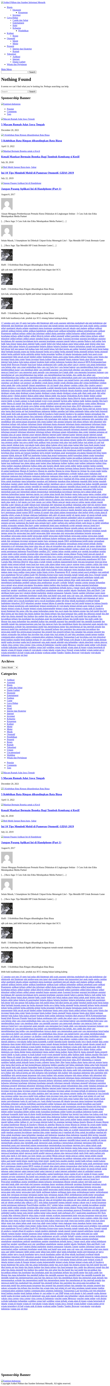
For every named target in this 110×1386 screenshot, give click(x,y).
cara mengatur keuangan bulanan (89, 372)
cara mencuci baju (89, 369)
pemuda (78, 525)
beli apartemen (98, 346)
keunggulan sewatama (76, 453)
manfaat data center (41, 478)
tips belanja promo (77, 611)
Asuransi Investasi (71, 338)
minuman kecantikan (63, 504)
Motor (15, 43)
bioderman (47, 357)
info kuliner (63, 419)
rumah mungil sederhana (82, 577)
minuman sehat (80, 504)
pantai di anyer (76, 520)
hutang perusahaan (93, 414)
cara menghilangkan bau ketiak (29, 375)
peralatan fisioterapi (83, 530)
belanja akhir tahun (9, 346)
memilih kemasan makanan (54, 486)
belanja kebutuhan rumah (80, 346)
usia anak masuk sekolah (52, 642)
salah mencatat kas (84, 580)
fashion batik (78, 401)
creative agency (96, 385)
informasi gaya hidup (85, 427)
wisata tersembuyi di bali (12, 652)
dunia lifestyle (74, 398)
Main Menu (6, 69)
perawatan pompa (79, 536)
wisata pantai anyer (95, 650)
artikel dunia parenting (55, 333)
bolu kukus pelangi (27, 362)
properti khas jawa (48, 556)
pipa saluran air (69, 546)
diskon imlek (50, 395)
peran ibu (12, 533)
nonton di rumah (41, 512)
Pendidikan (23, 30)
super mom (100, 593)
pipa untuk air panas (86, 546)
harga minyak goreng (92, 408)
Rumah (16, 51)
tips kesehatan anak (40, 619)
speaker (14, 590)
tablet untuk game (32, 598)
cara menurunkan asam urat (69, 377)
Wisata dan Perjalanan (17, 64)
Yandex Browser (71, 652)
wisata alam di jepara (77, 647)
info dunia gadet (70, 416)
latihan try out (26, 468)
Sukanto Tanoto (71, 593)
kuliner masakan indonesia (19, 465)
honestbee (32, 414)
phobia (99, 543)
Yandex (60, 652)
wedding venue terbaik (56, 647)
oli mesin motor (79, 515)
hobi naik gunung (20, 414)
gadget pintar (65, 403)
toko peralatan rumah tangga (84, 634)
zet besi (24, 655)
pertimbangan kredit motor (82, 541)
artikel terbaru (16, 338)
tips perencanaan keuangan (29, 632)
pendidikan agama (19, 528)
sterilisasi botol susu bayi (12, 593)
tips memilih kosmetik (91, 621)
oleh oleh (53, 515)
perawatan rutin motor (11, 538)
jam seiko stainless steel (38, 440)
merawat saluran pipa (54, 499)
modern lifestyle (23, 510)
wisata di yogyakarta (32, 650)
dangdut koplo (60, 388)
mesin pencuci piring (74, 502)
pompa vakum (78, 549)
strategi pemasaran (55, 593)
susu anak (61, 595)
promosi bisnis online (29, 556)
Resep (15, 36)
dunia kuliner (61, 398)
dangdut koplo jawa (77, 388)
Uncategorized (13, 752)
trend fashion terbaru (30, 639)
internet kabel (55, 434)
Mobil (15, 41)
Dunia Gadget (19, 62)
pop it (88, 549)
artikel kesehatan (88, 333)
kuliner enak (73, 463)
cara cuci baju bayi (50, 367)
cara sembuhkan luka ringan (50, 380)
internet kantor (68, 434)
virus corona (25, 645)
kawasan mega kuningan (82, 447)
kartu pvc (36, 447)
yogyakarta (85, 652)
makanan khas (56, 476)
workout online (50, 652)
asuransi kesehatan (47, 341)
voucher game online (86, 645)
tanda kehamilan (69, 598)
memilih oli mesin (98, 486)
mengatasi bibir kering (93, 489)
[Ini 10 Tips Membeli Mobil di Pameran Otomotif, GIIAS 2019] (18, 167)
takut (59, 598)
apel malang (81, 328)
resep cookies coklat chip (91, 564)
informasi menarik (62, 429)
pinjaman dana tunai (24, 546)
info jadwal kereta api (21, 419)
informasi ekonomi (20, 427)
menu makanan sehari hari (27, 497)
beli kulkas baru (32, 349)
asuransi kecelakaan (89, 338)
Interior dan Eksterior (22, 49)
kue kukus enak (96, 460)
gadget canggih (40, 403)
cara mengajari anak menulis (32, 372)
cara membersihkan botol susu (89, 367)
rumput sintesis (49, 580)
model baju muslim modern (62, 507)
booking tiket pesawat (75, 362)
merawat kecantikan (99, 497)
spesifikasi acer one (27, 590)
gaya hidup (34, 406)
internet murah (82, 434)
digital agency (7, 395)
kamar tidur (78, 445)
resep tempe (30, 572)
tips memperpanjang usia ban (28, 624)
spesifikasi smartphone (46, 590)
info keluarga (38, 419)
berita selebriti (13, 354)
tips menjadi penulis (92, 626)
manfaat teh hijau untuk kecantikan (80, 478)
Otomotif (11, 38)
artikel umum (29, 338)
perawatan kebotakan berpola (78, 533)
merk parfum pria (97, 499)
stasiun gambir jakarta (67, 590)
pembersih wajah (67, 525)
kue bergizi (74, 460)
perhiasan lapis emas (67, 538)
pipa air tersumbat (54, 546)
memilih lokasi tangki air (78, 486)
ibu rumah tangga (22, 416)
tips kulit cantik (92, 619)
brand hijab (6, 364)
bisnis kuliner (46, 359)
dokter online (96, 395)
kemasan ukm (60, 450)
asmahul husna (42, 338)
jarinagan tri (92, 440)
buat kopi (32, 364)
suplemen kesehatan (28, 595)
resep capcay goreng (70, 564)
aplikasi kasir (53, 331)
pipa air (42, 546)
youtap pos (15, 655)
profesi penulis (19, 554)
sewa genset (6, 585)
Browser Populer (19, 364)
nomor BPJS (28, 512)
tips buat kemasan (65, 613)
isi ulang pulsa (20, 440)
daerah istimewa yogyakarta (13, 388)
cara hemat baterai (67, 367)
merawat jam (84, 497)
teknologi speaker (33, 603)
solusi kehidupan (98, 587)
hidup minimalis (76, 411)
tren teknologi (99, 637)
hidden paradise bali (60, 411)
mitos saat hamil (8, 507)
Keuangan (23, 12)
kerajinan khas (7, 453)
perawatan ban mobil (26, 533)
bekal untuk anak (81, 344)
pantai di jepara (91, 520)
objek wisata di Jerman (19, 515)
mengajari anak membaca (50, 489)
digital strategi (20, 395)
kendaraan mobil (74, 450)
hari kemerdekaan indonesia (37, 411)
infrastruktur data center (77, 432)
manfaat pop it (57, 478)
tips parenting (66, 629)
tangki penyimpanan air (87, 598)
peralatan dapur (48, 530)
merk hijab (84, 499)
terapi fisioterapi (8, 611)
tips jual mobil (77, 616)
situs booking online (65, 585)
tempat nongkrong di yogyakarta (54, 606)
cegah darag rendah (51, 382)
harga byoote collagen (39, 408)
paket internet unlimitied (66, 517)
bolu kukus (13, 362)
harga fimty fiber (57, 408)
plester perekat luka (16, 549)
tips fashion (29, 616)
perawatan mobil (40, 536)
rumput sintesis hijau (66, 580)
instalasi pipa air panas (11, 434)
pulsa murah (51, 559)
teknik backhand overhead (82, 600)
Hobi (15, 25)
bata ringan (11, 344)
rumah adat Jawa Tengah (89, 574)
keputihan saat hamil (92, 450)
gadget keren (53, 403)
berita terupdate (48, 354)
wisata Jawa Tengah (64, 650)
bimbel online (36, 357)
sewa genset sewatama (23, 585)
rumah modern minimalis (46, 577)
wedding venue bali (37, 647)
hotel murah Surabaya (64, 414)
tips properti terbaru (62, 632)
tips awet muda (62, 611)
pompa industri (65, 549)
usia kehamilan (71, 642)
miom (104, 504)
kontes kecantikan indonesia (79, 458)
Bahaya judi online (92, 341)
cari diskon (14, 382)
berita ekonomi (36, 351)
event (44, 401)
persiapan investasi (19, 541)
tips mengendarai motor (54, 626)
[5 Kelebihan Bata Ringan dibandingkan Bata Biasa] (25, 135)
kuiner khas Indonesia (50, 463)
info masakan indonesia (79, 419)
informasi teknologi (26, 432)
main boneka (40, 473)
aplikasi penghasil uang (87, 331)
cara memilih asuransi (48, 369)
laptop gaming (83, 465)
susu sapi (5, 598)
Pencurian (5, 528)
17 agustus (6, 323)
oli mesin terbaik (94, 515)
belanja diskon (46, 346)
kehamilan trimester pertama (13, 450)
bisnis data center (17, 359)
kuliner (64, 463)
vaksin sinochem (85, 642)
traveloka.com (86, 637)
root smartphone (8, 574)
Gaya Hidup (12, 17)
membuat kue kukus (82, 484)
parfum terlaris (74, 523)
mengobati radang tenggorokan (34, 491)
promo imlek (13, 556)
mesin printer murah (94, 502)
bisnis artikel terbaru (78, 357)
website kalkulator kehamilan (14, 647)
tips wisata (45, 634)
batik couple (40, 344)
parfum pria (62, 523)
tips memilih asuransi (54, 621)
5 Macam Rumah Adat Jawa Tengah (23, 124)
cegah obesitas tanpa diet (71, 382)
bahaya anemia (77, 341)
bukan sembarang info (47, 364)
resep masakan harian (82, 569)
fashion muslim (92, 401)
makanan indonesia (40, 476)
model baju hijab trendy (38, 507)
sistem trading (49, 585)
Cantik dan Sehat (20, 20)
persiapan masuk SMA (59, 541)
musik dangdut (75, 510)
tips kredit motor (77, 619)
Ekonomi (17, 10)
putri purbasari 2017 (67, 559)
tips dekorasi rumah (92, 613)
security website (60, 582)
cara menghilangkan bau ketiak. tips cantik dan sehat (67, 375)
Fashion (10, 698)
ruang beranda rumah (68, 574)
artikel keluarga (73, 333)
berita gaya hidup (52, 351)
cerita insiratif (22, 385)
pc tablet (96, 523)
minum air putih (21, 504)
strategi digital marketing (35, 593)
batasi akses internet (26, 344)
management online (88, 476)
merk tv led (16, 502)
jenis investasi (52, 442)
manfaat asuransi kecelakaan (19, 478)
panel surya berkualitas (36, 520)
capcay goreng (79, 364)
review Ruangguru (56, 572)
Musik (10, 731)
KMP (25, 455)
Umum (10, 750)
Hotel (9, 708)
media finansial (30, 484)
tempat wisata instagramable (42, 608)
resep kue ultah (39, 569)
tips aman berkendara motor (41, 611)
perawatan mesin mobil (21, 536)
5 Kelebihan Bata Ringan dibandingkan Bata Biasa (31, 140)
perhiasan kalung (49, 538)
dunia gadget (49, 398)
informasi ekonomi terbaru (41, 427)
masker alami (17, 484)
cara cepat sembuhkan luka (29, 367)
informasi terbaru (43, 432)
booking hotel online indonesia (51, 362)
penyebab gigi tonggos (30, 530)
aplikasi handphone (37, 331)
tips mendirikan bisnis (68, 624)
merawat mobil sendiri (35, 499)
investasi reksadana (47, 437)
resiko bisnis (42, 572)
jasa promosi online (10, 442)
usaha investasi (13, 642)
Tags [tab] (9, 114)
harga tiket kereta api (15, 411)
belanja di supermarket (29, 346)
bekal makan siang (64, 344)
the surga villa (22, 611)
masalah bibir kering (89, 481)
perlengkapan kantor (86, 538)
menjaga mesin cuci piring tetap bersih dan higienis (49, 494)
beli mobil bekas (47, 349)
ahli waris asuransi (58, 323)
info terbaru (22, 424)
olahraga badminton (39, 515)
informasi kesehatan (18, 429)
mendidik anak (31, 489)
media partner (44, 484)
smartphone (6, 587)
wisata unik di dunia (33, 652)
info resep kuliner (45, 421)
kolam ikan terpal (49, 455)
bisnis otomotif (58, 359)
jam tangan (54, 440)
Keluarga (17, 28)
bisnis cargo (92, 357)
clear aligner (64, 385)
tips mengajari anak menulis (91, 624)
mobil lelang (21, 507)
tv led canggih (87, 639)
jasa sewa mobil (26, 442)
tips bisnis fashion (32, 613)
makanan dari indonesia (21, 476)
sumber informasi (87, 593)
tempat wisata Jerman (65, 608)
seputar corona (81, 582)
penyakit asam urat (93, 528)
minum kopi (34, 504)
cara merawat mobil (10, 380)
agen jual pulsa (29, 323)
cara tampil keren (71, 380)
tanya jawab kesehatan (24, 600)
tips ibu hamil (64, 616)
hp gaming (79, 414)
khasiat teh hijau (93, 453)
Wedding (11, 755)
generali (58, 406)
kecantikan (98, 447)
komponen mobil (65, 455)
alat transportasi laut (74, 325)
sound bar (5, 590)
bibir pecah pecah (21, 357)
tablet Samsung (17, 598)
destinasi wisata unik (72, 393)
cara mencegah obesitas (69, 369)
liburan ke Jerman (79, 471)
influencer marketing (53, 416)
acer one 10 (16, 323)
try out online (46, 639)
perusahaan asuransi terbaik (21, 543)
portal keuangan (99, 549)
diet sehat (101, 393)
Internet (16, 59)
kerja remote (45, 453)
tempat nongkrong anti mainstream (23, 606)
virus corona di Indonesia (42, 645)
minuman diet (47, 504)
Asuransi (11, 682)
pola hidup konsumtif (48, 549)
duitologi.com (7, 398)
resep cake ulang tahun (50, 564)
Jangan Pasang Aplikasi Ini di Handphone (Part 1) (31, 188)
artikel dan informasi (35, 333)
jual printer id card (92, 442)
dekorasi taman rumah (42, 390)
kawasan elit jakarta (61, 447)
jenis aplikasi (40, 442)
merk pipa (5, 502)
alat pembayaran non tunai (36, 325)
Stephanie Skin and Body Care (91, 590)
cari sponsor (25, 382)
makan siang (83, 473)
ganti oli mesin (22, 406)
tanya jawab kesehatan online (48, 600)
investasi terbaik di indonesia (84, 437)
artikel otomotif (57, 336)
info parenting (97, 419)
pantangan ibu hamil (25, 523)
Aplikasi (16, 56)
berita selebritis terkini (30, 354)
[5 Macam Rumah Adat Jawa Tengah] (18, 119)
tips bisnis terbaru (49, 613)
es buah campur (20, 401)
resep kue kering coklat (79, 567)
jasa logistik (103, 440)
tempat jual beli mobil (74, 603)
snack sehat (85, 587)
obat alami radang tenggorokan (63, 512)
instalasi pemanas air (98, 432)
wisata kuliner (80, 650)
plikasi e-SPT (32, 549)
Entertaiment (18, 23)
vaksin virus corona (10, 645)
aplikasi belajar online (18, 331)
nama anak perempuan (92, 510)
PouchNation (33, 551)
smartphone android (21, 587)
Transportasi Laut (71, 637)
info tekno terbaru (81, 421)
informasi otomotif (79, 429)
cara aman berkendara (96, 364)
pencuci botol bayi (91, 525)
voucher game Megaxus (65, 645)
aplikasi (91, 328)
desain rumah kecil (97, 390)
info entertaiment (85, 416)
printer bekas (58, 551)
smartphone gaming (39, 587)
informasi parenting (97, 429)
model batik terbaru (84, 507)
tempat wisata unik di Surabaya (90, 608)
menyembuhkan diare (49, 497)
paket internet (15, 517)
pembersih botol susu (49, 525)
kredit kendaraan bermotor (48, 460)
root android (103, 572)
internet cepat (28, 434)
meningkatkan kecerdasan (60, 491)
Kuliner (10, 33)
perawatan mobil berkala (60, 536)
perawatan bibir (43, 533)
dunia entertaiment (34, 398)
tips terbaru (22, 634)
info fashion (99, 416)
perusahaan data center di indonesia (50, 543)
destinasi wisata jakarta (52, 393)
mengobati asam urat (10, 491)
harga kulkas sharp (73, 408)
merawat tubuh (71, 499)
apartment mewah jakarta (64, 328)
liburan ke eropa (62, 471)
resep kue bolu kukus (45, 567)
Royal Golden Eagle (25, 574)
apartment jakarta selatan (17, 328)
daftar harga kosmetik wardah (40, 388)
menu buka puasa (80, 494)
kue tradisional (13, 463)
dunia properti (101, 398)
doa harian (61, 395)
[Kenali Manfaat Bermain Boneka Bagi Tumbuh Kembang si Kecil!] (20, 151)
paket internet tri (47, 517)
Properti (10, 46)
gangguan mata (8, 406)
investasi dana (15, 437)
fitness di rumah (14, 403)
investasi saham (63, 437)
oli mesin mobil (64, 515)
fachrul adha (66, 401)
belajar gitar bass (97, 344)
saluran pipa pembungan (41, 582)
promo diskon (70, 554)
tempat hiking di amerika (53, 603)
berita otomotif (66, 351)
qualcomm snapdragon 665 (88, 559)
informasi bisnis (35, 424)
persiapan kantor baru (38, 541)
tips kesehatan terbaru (59, 619)
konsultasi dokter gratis (83, 455)
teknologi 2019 (18, 603)
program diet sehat (35, 554)
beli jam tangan (17, 349)
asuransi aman (56, 338)
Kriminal (64, 460)
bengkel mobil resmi (88, 349)
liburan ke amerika (46, 471)
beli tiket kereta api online (66, 349)
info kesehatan (50, 419)
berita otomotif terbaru (84, 351)
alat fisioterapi (17, 325)
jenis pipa (63, 442)
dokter (86, 395)
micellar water (7, 504)
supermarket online (9, 595)
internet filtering (42, 434)
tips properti (47, 632)
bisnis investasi (32, 359)
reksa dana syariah (37, 562)
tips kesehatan (24, 619)
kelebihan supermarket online (40, 450)
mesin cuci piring (44, 502)
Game (9, 700)
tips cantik (78, 613)
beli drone (5, 349)
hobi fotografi (101, 411)
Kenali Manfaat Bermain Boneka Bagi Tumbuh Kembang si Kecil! (40, 156)
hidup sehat (89, 411)
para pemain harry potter (46, 523)
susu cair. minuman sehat (86, 595)
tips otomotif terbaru (50, 629)
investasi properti (30, 437)
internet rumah (95, 434)
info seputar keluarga (62, 421)
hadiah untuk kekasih (19, 408)
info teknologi (96, 421)
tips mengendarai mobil (32, 626)
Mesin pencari (58, 502)
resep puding (19, 572)
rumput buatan (14, 580)
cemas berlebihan (91, 382)
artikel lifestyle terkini (40, 336)
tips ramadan (77, 632)
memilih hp (37, 486)
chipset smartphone (37, 385)
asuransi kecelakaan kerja (26, 341)
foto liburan (27, 403)
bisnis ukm (84, 359)
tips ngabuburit (22, 629)
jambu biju (81, 440)
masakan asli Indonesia (46, 481)
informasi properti (9, 432)
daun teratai (15, 390)
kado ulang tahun (43, 445)
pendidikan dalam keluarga (40, 528)
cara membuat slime (29, 369)
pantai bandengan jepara (58, 520)
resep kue (30, 567)
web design (101, 645)
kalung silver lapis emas (62, 445)
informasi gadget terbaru (64, 427)
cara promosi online (28, 380)
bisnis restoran (72, 359)
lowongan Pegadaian (23, 473)
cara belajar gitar (8, 367)
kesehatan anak (58, 453)
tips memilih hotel (73, 621)
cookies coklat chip (79, 385)
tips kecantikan (90, 616)
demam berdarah (60, 390)
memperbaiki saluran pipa (12, 489)
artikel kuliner (23, 336)
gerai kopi (66, 406)
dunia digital (19, 398)
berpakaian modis (80, 354)
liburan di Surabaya (29, 471)
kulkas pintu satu (38, 465)
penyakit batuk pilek (10, 530)
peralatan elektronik (64, 530)
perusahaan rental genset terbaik (81, 543)
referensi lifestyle (20, 562)
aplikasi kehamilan (67, 331)
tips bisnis (19, 613)
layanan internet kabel (43, 468)
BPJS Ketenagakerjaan (96, 362)
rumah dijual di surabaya (23, 577)
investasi (5, 437)
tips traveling (34, 634)
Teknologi (11, 54)
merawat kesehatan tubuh (12, 499)
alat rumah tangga (56, 325)
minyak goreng (94, 504)
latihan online (13, 468)
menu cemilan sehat (97, 494)
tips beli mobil (92, 611)
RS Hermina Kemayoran (46, 574)
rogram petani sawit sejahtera (84, 572)
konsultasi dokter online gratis (27, 458)
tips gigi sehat (51, 616)
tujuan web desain (72, 639)
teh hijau (65, 600)
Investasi (16, 15)
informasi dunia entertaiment (79, 424)
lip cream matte (94, 471)
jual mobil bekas (75, 442)
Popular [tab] (10, 109)
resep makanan (65, 569)
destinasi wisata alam (10, 393)
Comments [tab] (12, 111)
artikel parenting (72, 336)
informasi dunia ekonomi (54, 424)
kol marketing (34, 455)
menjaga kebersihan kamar (13, 494)
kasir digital (46, 447)
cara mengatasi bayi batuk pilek (59, 372)
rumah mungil (64, 577)
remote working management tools (61, 562)
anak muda (88, 325)
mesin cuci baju (28, 502)
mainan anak (52, 473)
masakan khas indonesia (68, 481)
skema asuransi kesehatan (86, 585)
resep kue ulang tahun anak (19, 569)
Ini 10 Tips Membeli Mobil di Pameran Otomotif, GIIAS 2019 (37, 172)
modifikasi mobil (39, 510)
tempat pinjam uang (79, 606)
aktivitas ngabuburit (76, 323)
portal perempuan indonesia (13, 551)
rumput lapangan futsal (32, 580)
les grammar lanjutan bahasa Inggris (70, 468)
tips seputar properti (92, 632)
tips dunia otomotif (14, 616)
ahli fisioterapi (42, 323)
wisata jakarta (48, 650)
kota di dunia (29, 460)
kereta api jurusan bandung (27, 453)
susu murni (103, 595)
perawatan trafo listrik (31, 538)
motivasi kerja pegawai (57, 510)
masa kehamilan (28, 481)
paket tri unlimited (85, 517)
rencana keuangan (86, 562)
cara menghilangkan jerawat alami (40, 377)
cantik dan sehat (64, 364)
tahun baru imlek (48, 598)
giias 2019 (76, 406)
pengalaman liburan (61, 528)
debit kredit (26, 390)
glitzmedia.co (88, 406)
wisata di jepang (15, 650)
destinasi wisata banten (31, 393)
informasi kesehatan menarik (41, 429)
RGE (68, 572)
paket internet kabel (30, 517)
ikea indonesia (36, 416)
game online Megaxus (95, 403)
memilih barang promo (21, 486)
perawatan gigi (57, 533)
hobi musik (6, 414)
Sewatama (38, 585)
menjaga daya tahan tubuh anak (87, 491)
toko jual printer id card (60, 634)
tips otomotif (35, 629)
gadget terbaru (78, 403)
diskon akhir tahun (36, 395)
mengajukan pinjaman (72, 489)
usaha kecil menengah (31, 642)
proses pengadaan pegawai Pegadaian (74, 556)
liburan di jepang (94, 468)
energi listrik (6, 401)
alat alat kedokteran (94, 323)
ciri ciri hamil (52, 385)
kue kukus (84, 460)
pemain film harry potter (28, 525)
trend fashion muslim (10, 639)
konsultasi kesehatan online (53, 458)
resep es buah (19, 567)
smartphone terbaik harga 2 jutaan (64, 587)
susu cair (71, 595)
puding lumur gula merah (21, 559)
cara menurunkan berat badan (95, 377)
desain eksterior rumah (78, 390)
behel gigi (51, 344)
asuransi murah (63, 341)
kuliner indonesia (87, 463)
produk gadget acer (72, 551)
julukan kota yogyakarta (24, 445)
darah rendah (92, 388)
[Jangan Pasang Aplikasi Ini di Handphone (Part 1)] (21, 183)
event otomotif (53, 401)
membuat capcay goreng (62, 484)
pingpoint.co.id (8, 546)
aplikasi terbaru (19, 333)
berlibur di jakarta (63, 354)
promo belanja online (53, 554)
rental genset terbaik (16, 564)
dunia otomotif (87, 398)
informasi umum (59, 432)
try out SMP (57, 639)
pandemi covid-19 (17, 520)
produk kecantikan (90, 551)
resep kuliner (52, 569)
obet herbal (83, 512)
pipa (36, 546)
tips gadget (39, 616)
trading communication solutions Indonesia (43, 637)
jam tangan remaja (68, 440)
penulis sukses (77, 528)
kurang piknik (53, 465)
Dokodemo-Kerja (75, 395)
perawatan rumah (96, 536)
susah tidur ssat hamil (47, 595)
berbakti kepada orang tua (17, 351)
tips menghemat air (74, 626)
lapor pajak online (68, 465)
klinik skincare (15, 455)
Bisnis (9, 7)
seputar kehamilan (97, 582)
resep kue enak (62, 567)
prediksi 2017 (45, 551)
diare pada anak (89, 393)
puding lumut (40, 559)
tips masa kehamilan (17, 621)
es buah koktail (34, 401)
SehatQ (71, 582)
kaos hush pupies (92, 445)
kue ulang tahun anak (30, 463)
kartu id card (26, 447)
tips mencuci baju (50, 624)
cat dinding (37, 382)
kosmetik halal (16, 460)
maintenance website (67, 473)
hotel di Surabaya (46, 414)
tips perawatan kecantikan (84, 629)
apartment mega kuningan (40, 328)
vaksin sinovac (100, 642)
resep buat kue (32, 564)
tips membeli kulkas (36, 621)
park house (87, 523)
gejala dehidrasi (47, 406)
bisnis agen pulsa (60, 357)
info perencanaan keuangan (24, 421)
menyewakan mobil (68, 497)
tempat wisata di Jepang (18, 608)
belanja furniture (60, 346)
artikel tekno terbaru (89, 336)
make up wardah (70, 476)
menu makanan (8, 497)
